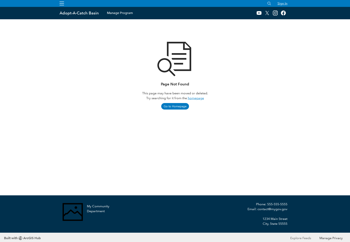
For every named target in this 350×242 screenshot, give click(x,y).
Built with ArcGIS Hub (22, 238)
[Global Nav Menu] (61, 3)
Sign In (282, 3)
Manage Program (120, 13)
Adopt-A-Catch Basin (79, 13)
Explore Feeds (300, 238)
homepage (196, 98)
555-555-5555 (277, 204)
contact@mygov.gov (272, 209)
